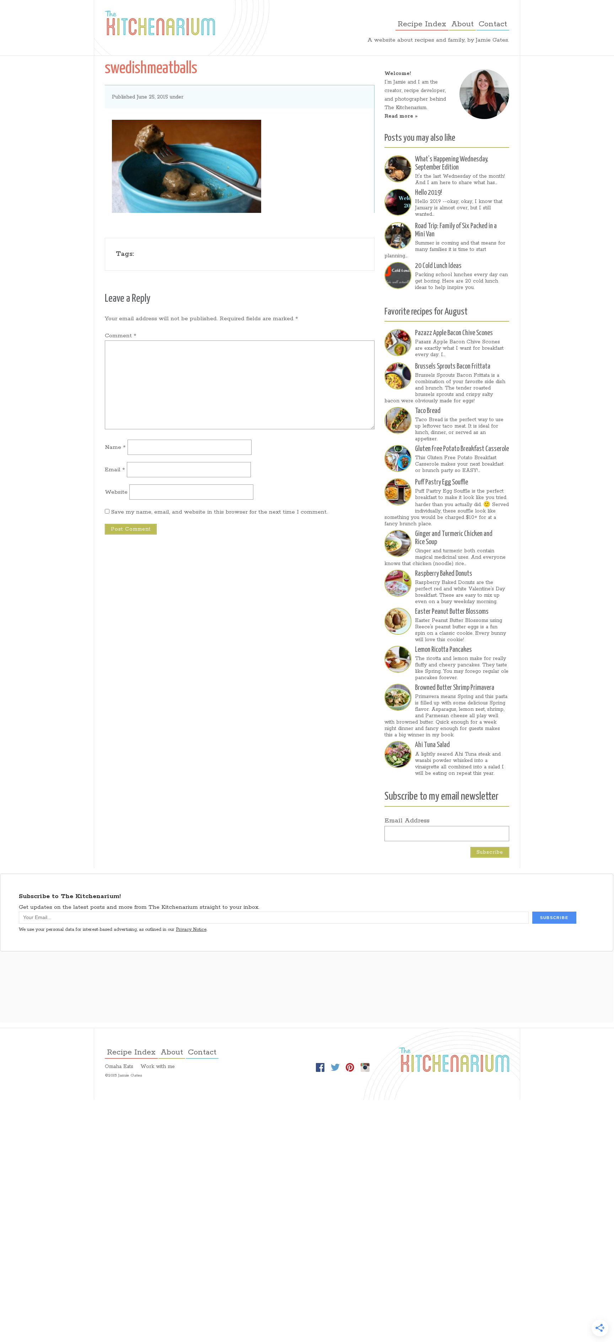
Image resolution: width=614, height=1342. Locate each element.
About (462, 24)
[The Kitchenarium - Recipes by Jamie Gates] (160, 23)
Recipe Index (422, 24)
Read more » (401, 116)
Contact (493, 24)
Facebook (320, 1067)
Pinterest (350, 1067)
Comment (120, 335)
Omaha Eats (119, 1066)
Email (115, 469)
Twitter (335, 1067)
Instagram (365, 1067)
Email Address (407, 820)
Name (115, 447)
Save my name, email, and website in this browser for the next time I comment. (219, 512)
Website (116, 492)
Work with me (157, 1066)
